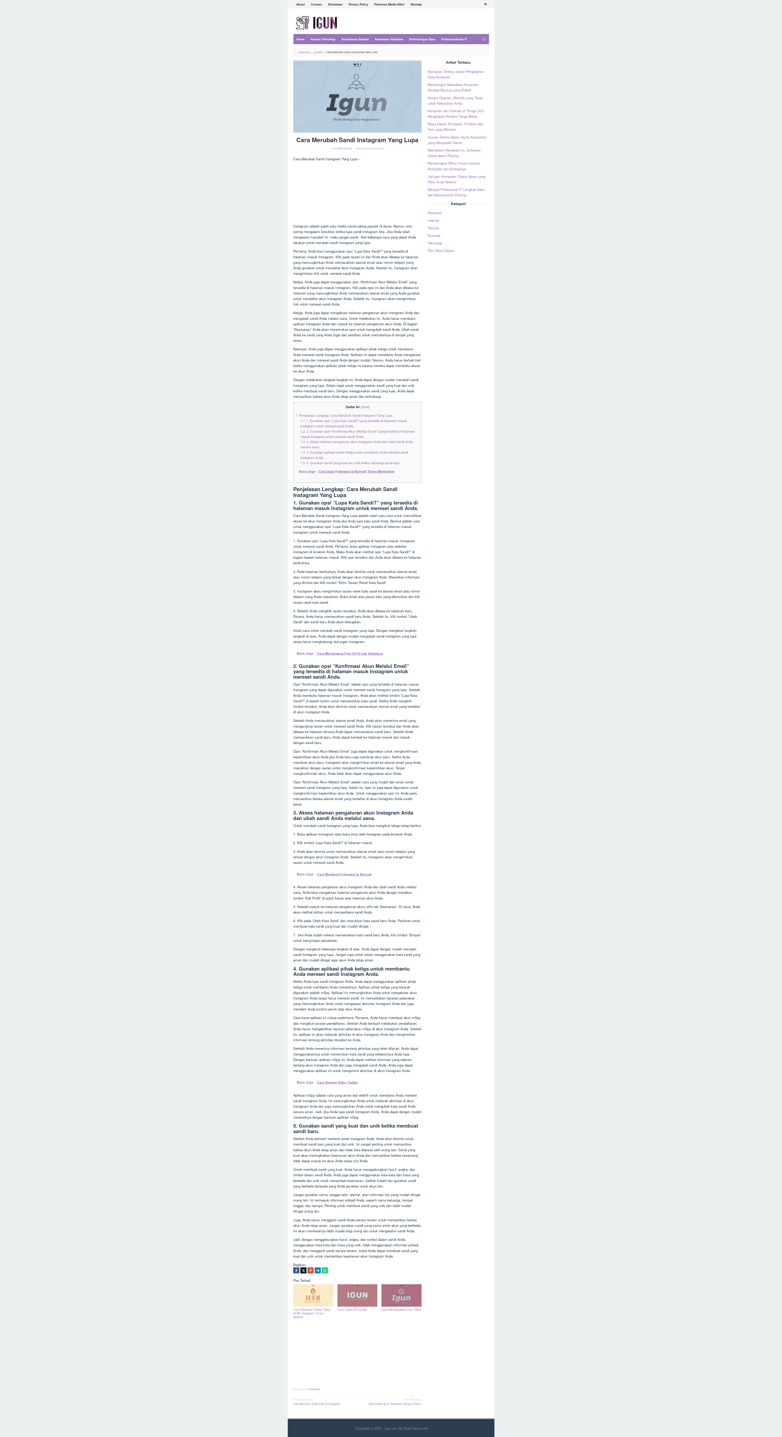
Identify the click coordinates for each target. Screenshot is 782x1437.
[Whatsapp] (325, 1270)
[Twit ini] (303, 1270)
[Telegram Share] (318, 1270)
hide (365, 407)
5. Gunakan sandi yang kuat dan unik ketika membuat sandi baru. (350, 462)
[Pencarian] (484, 39)
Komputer (435, 212)
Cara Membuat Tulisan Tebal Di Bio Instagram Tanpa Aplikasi (312, 1313)
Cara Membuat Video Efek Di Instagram (316, 1401)
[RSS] (485, 4)
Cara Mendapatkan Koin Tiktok (401, 1309)
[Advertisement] (357, 193)
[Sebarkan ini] (296, 1270)
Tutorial (433, 227)
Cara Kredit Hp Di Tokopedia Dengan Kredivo (395, 1401)
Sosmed (314, 1389)
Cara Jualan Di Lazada (352, 1309)
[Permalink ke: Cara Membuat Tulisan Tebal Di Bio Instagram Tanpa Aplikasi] (313, 1295)
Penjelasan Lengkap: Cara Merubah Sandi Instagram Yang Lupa (343, 415)
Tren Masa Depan (441, 250)
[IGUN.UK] (316, 22)
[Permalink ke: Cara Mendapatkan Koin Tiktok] (401, 1295)
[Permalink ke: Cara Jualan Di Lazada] (357, 1295)
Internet (433, 220)
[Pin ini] (311, 1270)
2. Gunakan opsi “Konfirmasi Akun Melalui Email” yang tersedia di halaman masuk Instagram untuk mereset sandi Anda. (357, 434)
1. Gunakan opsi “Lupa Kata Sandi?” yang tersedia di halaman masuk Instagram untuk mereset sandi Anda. (353, 423)
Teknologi (435, 242)
